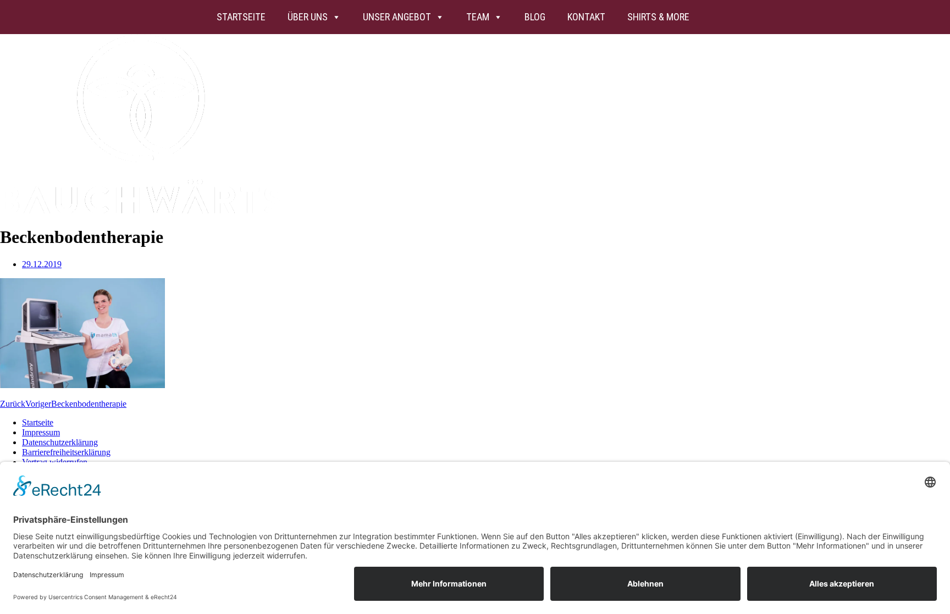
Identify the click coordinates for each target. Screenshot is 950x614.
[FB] (733, 17)
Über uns (308, 17)
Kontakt (586, 17)
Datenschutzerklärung (60, 442)
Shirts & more (658, 17)
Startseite (241, 17)
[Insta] (711, 17)
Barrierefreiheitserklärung (66, 452)
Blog (534, 17)
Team (477, 17)
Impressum (41, 432)
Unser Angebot (397, 17)
